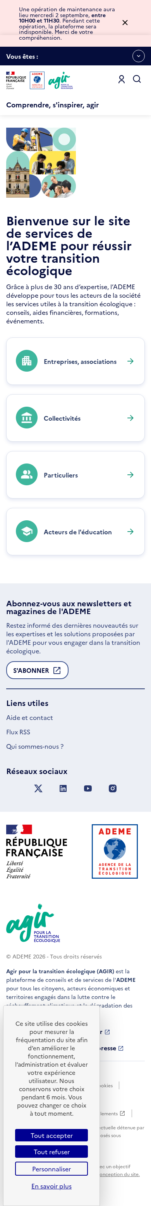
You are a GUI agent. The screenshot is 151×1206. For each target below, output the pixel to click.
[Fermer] (125, 23)
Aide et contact (29, 717)
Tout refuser (52, 1151)
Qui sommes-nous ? (34, 746)
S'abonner (31, 672)
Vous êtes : (22, 58)
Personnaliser (51, 1168)
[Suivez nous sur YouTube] (88, 788)
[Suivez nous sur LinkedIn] (63, 788)
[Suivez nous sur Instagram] (113, 789)
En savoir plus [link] (51, 1185)
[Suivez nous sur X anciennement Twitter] (38, 789)
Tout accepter (52, 1135)
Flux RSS (18, 731)
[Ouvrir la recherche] (137, 79)
